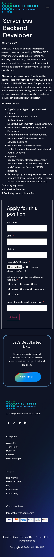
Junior (26, 284)
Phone (11, 249)
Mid (36, 284)
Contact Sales (27, 376)
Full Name (13, 222)
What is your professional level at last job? (25, 278)
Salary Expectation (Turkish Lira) (25, 302)
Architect (39, 289)
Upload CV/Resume (18, 262)
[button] (47, 7)
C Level (16, 294)
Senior (15, 289)
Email (10, 236)
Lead (26, 289)
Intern (15, 284)
